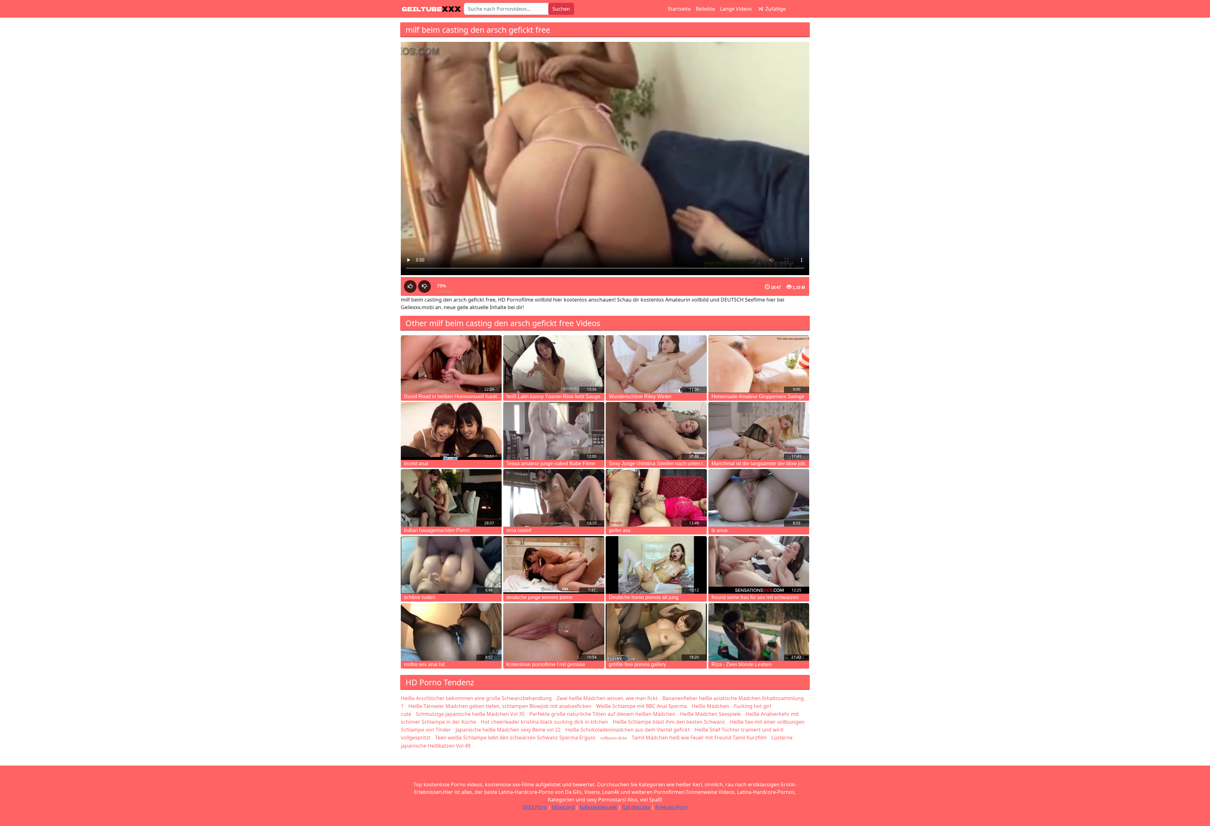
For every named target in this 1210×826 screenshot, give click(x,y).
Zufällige (775, 8)
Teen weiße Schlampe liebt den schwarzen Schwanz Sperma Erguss (515, 737)
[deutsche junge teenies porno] (553, 565)
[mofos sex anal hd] (451, 632)
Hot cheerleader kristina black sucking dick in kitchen (544, 721)
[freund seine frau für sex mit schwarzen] (758, 565)
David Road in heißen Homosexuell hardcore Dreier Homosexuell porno (484, 396)
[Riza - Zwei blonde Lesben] (758, 632)
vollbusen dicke (613, 738)
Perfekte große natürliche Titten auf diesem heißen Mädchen (602, 713)
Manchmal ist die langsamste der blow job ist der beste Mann (779, 463)
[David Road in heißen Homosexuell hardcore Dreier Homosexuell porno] (451, 364)
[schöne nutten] (451, 565)
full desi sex (636, 807)
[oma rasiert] (553, 498)
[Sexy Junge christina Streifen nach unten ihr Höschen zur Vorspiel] (656, 431)
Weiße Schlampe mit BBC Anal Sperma (641, 706)
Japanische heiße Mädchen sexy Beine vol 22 (508, 729)
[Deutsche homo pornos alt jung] (656, 565)
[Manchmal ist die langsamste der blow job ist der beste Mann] (758, 431)
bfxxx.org (563, 807)
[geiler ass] (656, 498)
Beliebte (705, 8)
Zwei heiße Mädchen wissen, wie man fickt (607, 698)
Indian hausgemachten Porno (437, 530)
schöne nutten (419, 597)
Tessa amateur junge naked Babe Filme (550, 463)
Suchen (561, 8)
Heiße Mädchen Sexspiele (710, 713)
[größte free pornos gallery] (656, 632)
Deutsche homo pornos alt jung (643, 597)
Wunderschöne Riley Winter (640, 396)
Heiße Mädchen (710, 706)
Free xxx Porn (671, 807)
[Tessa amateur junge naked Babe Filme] (553, 431)
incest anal (416, 463)
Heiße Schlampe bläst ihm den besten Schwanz (669, 721)
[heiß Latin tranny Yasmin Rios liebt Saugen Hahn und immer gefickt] (553, 364)
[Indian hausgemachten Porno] (451, 498)
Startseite (679, 8)
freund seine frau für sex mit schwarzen (755, 597)
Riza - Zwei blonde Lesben (742, 664)
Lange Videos (736, 8)
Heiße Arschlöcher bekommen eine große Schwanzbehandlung (476, 698)
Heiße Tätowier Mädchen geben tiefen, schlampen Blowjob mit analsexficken (499, 706)
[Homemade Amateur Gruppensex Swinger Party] (758, 364)
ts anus (720, 530)
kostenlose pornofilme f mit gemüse (545, 664)
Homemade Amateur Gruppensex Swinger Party (765, 396)
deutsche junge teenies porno (539, 597)
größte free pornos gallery (637, 664)
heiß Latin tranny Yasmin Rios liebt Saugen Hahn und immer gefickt (581, 396)
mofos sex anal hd (424, 664)
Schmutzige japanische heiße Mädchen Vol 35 (470, 713)
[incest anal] (451, 431)
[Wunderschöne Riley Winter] (656, 364)
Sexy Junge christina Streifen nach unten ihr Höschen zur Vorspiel (682, 463)
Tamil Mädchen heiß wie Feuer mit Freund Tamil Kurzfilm (699, 737)
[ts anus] (758, 498)
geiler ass (620, 530)
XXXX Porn (534, 807)
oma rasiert (518, 530)
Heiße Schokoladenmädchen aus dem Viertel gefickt (627, 729)
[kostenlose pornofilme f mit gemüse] (553, 632)
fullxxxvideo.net (598, 807)
